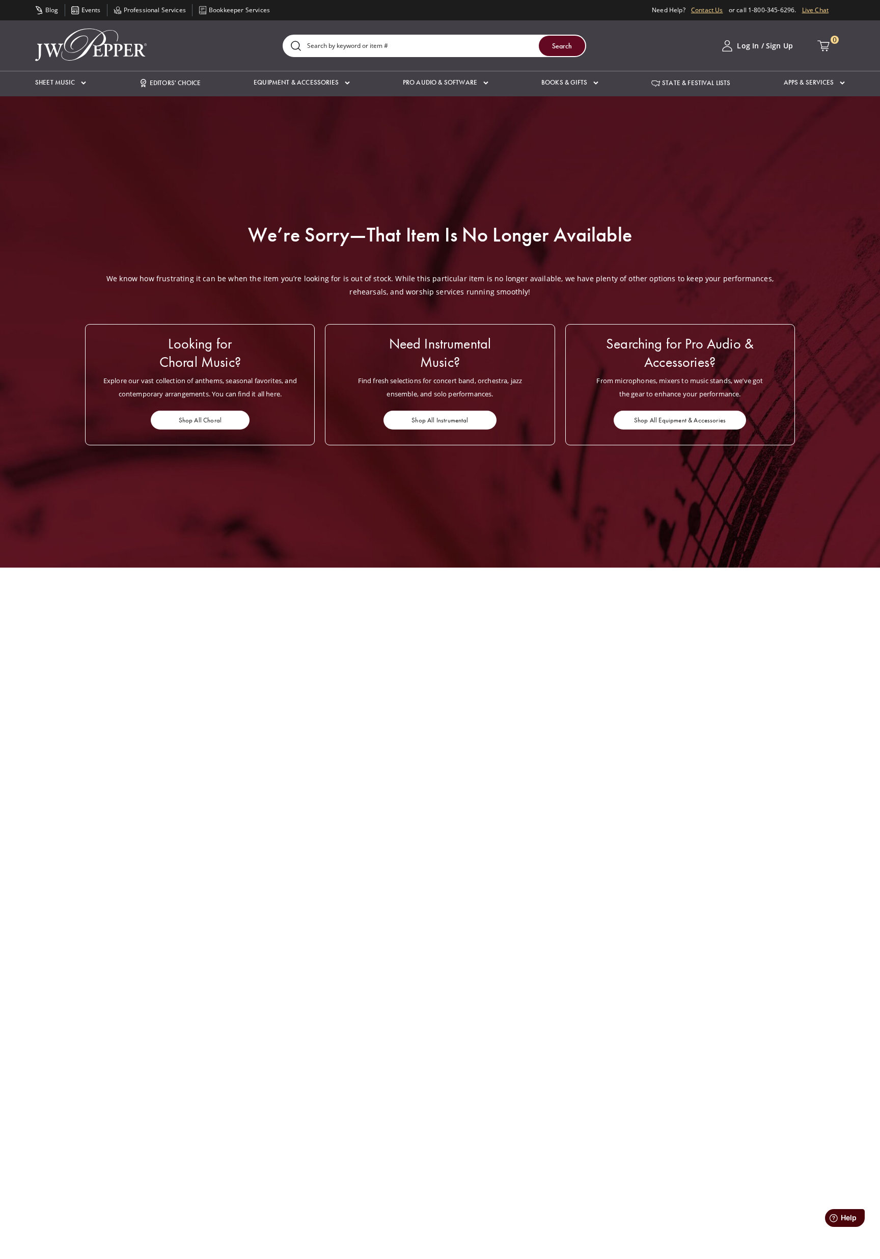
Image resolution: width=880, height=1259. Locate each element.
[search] (296, 46)
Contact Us (707, 10)
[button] (60, 83)
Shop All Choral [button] (200, 420)
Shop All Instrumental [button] (439, 420)
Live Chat (815, 10)
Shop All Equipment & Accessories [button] (680, 420)
